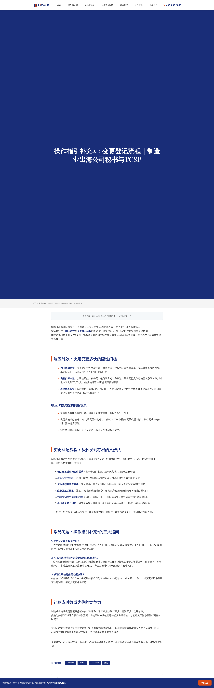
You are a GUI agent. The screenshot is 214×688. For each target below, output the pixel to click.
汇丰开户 (153, 5)
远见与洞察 (89, 5)
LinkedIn (70, 663)
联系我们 (124, 5)
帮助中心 (42, 303)
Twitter (82, 663)
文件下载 (139, 5)
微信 (106, 663)
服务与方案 (73, 5)
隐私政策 (61, 683)
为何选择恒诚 (107, 5)
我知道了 (204, 683)
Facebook (95, 663)
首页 (59, 5)
